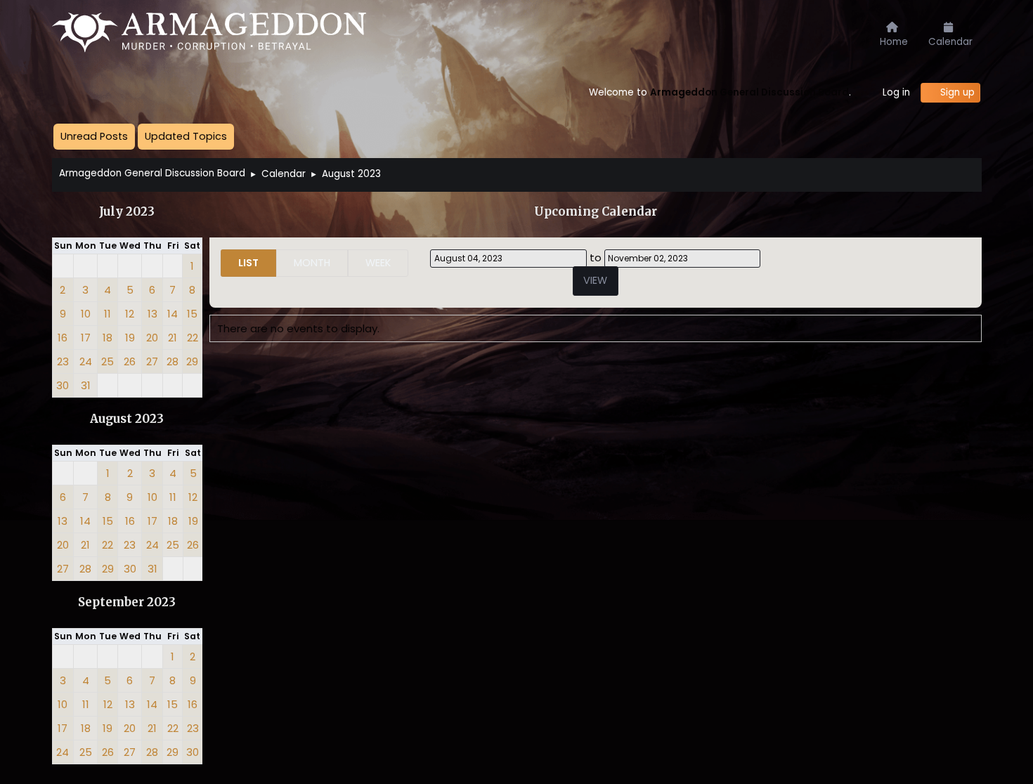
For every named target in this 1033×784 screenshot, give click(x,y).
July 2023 (127, 211)
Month (312, 263)
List (248, 263)
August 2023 (127, 419)
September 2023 (127, 602)
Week (378, 263)
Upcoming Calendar (595, 211)
